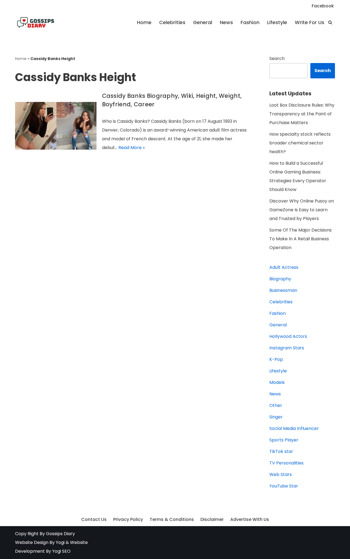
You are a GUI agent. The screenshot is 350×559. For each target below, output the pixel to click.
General (202, 22)
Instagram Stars (286, 348)
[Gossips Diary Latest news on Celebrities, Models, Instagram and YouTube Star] (35, 22)
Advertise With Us (249, 519)
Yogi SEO (61, 551)
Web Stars (280, 474)
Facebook (323, 6)
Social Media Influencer (294, 428)
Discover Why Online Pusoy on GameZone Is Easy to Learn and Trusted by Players (301, 210)
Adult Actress (283, 267)
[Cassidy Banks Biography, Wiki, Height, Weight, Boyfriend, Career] (56, 126)
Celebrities (172, 22)
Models (277, 382)
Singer (276, 417)
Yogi (60, 542)
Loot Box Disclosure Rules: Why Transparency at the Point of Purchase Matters (301, 114)
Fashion (250, 22)
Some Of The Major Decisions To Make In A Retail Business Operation (300, 239)
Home (144, 22)
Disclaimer (212, 519)
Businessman (283, 290)
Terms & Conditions (172, 519)
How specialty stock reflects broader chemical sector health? (300, 143)
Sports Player (283, 440)
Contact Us (94, 519)
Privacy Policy (128, 519)
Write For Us (309, 22)
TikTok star (281, 451)
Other (275, 405)
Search (277, 58)
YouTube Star (283, 486)
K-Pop (276, 359)
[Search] (330, 22)
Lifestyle (277, 22)
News (226, 22)
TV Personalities (286, 463)
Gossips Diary (60, 534)
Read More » (131, 147)
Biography (280, 279)
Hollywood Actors (288, 336)
